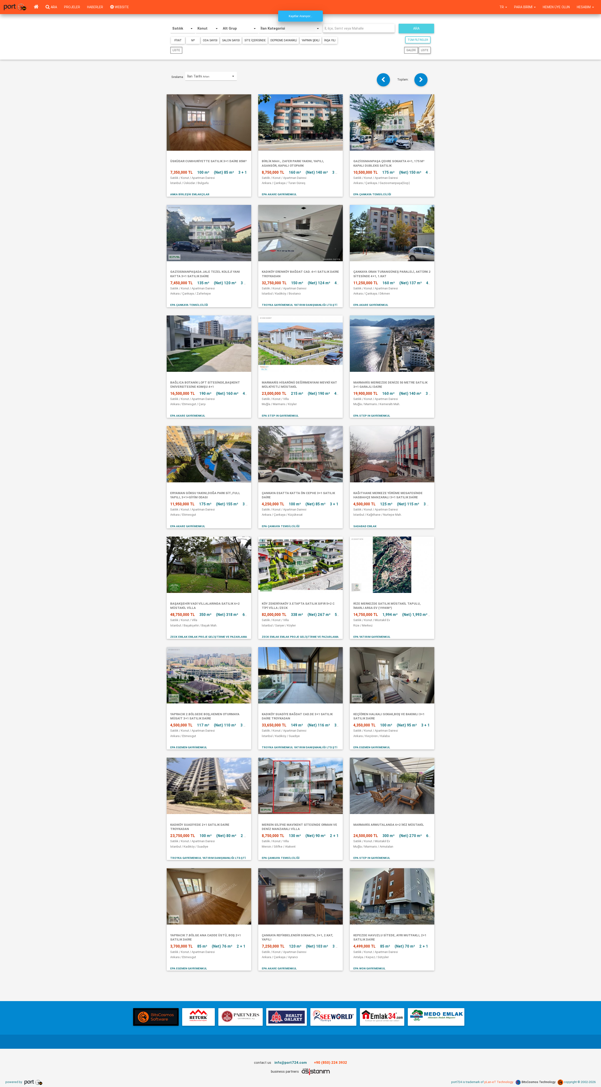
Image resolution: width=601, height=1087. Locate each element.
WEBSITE (121, 7)
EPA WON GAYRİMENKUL (369, 968)
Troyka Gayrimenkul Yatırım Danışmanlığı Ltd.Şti (299, 305)
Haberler (95, 7)
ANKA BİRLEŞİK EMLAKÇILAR (189, 194)
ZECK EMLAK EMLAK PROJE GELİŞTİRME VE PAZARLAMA (208, 636)
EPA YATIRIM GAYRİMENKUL (371, 636)
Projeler (72, 7)
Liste (176, 50)
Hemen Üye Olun (556, 7)
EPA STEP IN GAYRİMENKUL (280, 415)
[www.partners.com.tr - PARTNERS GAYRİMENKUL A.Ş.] (240, 1017)
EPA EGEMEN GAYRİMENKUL (188, 747)
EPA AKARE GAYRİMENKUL (279, 194)
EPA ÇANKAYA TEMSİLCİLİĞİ (372, 194)
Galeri (411, 50)
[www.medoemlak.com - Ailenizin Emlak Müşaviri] (436, 1017)
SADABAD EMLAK (365, 526)
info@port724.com (290, 1062)
